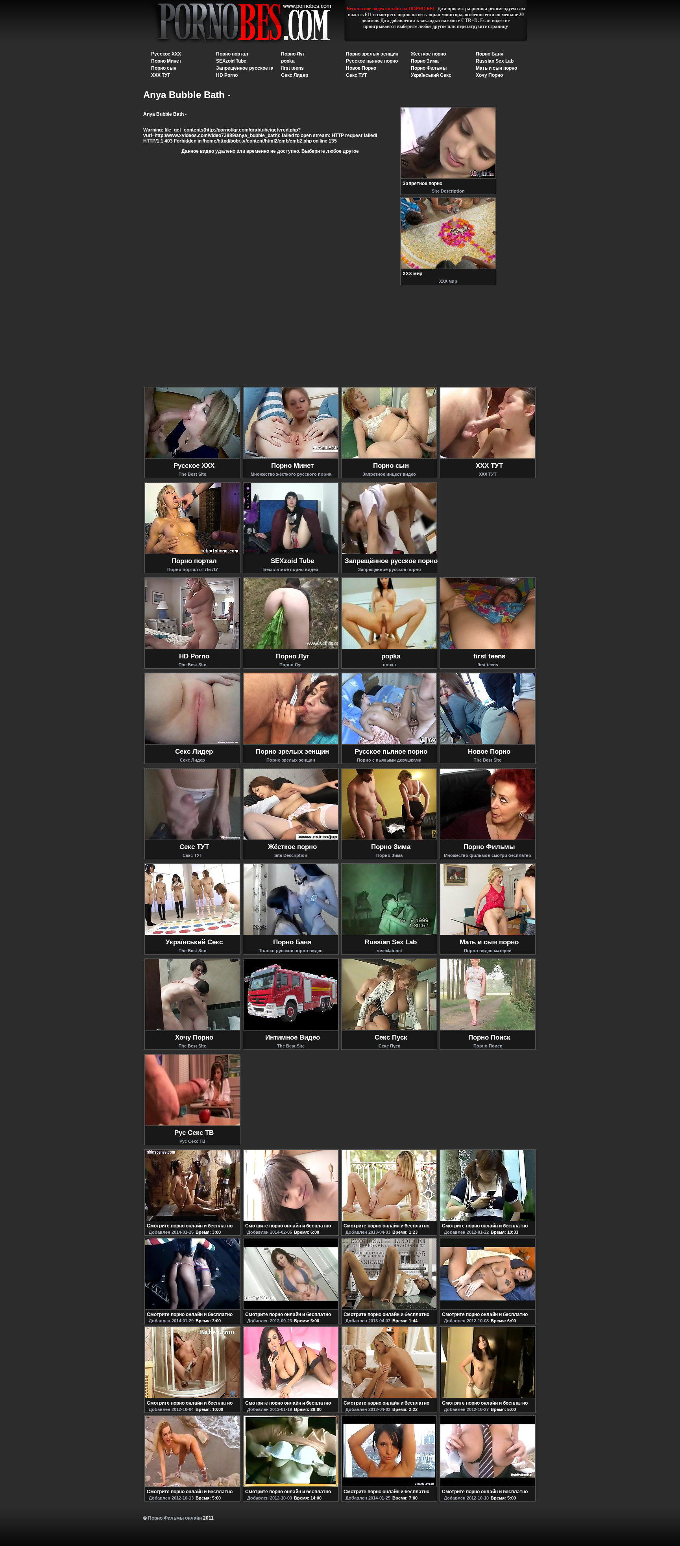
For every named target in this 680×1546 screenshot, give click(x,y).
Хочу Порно (489, 75)
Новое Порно (361, 68)
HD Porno (227, 75)
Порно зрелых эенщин (372, 54)
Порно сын (163, 68)
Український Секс (431, 75)
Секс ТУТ (356, 75)
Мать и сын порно (496, 68)
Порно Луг (293, 54)
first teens (292, 68)
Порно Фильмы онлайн (175, 1518)
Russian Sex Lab (495, 61)
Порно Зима (425, 61)
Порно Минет (166, 61)
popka (288, 61)
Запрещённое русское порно (249, 68)
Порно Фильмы (429, 68)
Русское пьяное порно (372, 61)
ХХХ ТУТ (160, 75)
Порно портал (232, 54)
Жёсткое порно (428, 54)
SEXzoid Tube (231, 61)
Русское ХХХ (166, 54)
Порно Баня (489, 54)
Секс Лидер (294, 75)
